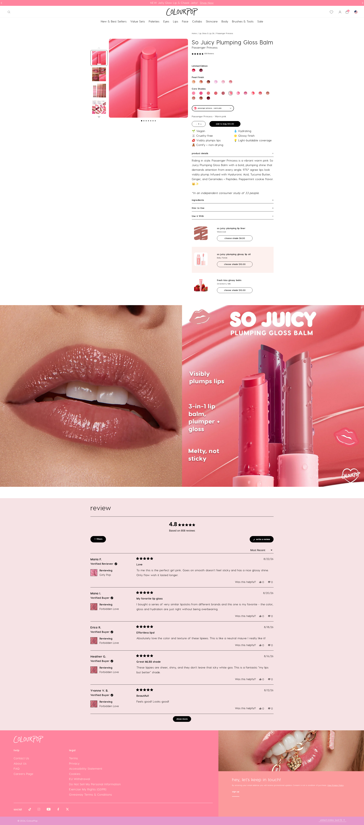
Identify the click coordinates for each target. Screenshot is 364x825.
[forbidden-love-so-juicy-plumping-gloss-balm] (223, 93)
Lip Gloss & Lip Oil (207, 33)
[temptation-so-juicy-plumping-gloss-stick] (201, 70)
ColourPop (32, 820)
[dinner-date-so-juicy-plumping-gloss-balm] (208, 93)
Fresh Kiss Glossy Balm (229, 280)
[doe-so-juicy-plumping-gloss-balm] (267, 93)
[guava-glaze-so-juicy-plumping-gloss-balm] (260, 93)
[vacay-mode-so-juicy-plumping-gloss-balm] (193, 98)
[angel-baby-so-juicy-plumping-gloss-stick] (193, 82)
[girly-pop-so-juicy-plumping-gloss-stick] (223, 82)
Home (194, 33)
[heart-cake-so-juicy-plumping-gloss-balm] (193, 93)
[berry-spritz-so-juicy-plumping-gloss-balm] (208, 98)
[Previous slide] (1, 3)
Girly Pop (105, 574)
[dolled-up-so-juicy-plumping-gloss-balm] (245, 93)
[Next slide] (362, 3)
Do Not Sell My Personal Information (95, 784)
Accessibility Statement (85, 768)
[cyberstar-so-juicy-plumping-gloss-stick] (216, 82)
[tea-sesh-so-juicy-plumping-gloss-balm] (238, 93)
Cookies (74, 773)
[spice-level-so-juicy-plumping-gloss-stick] (193, 70)
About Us (20, 763)
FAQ (17, 768)
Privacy (74, 763)
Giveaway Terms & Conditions (90, 794)
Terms (73, 758)
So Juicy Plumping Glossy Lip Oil (234, 254)
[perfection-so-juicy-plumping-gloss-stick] (201, 82)
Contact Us (21, 758)
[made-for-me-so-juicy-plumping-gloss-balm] (216, 93)
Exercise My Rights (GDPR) (87, 789)
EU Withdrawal (79, 779)
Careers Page (23, 773)
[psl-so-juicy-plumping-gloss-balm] (201, 98)
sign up (235, 792)
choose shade (239, 238)
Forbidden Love (109, 608)
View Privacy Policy (335, 785)
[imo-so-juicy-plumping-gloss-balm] (201, 93)
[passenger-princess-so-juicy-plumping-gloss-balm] (230, 93)
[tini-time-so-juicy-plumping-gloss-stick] (230, 82)
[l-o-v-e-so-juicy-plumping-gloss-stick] (208, 82)
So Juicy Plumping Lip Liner (231, 228)
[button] (141, 120)
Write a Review (265, 540)
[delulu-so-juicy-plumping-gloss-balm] (253, 93)
